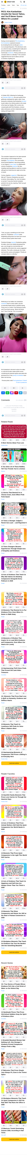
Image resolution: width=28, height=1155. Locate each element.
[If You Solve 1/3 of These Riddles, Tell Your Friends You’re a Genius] (14, 455)
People (2, 8)
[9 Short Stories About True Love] (14, 432)
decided (24, 101)
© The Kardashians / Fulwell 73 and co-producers (11, 80)
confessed (16, 234)
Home (2, 1076)
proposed (14, 166)
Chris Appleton (11, 160)
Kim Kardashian (5, 43)
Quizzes (3, 471)
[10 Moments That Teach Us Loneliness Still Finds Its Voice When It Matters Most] (14, 713)
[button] (5, 387)
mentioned (10, 52)
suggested (14, 175)
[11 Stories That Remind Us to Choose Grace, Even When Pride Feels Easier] (14, 481)
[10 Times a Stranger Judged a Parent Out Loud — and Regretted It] (14, 509)
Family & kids (4, 758)
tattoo (21, 45)
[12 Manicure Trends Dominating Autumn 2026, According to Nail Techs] (14, 1117)
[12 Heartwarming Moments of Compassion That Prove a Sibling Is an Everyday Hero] (14, 741)
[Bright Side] (9, 2)
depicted (13, 242)
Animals (3, 831)
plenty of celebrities (18, 375)
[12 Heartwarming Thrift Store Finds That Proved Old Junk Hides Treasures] (14, 657)
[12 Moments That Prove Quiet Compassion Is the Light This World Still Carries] (14, 842)
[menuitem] (3, 5)
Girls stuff (3, 1135)
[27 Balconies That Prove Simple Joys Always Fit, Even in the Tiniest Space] (14, 1059)
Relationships (4, 445)
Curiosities (3, 674)
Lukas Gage (13, 164)
